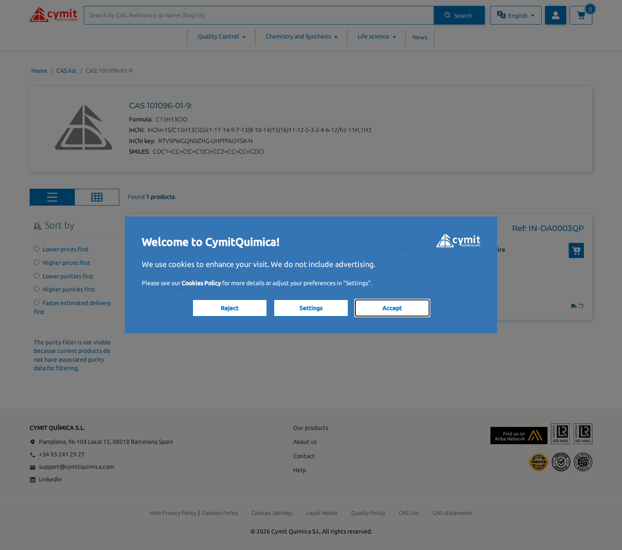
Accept (392, 308)
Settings (311, 308)
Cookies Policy (201, 283)
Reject (230, 308)
